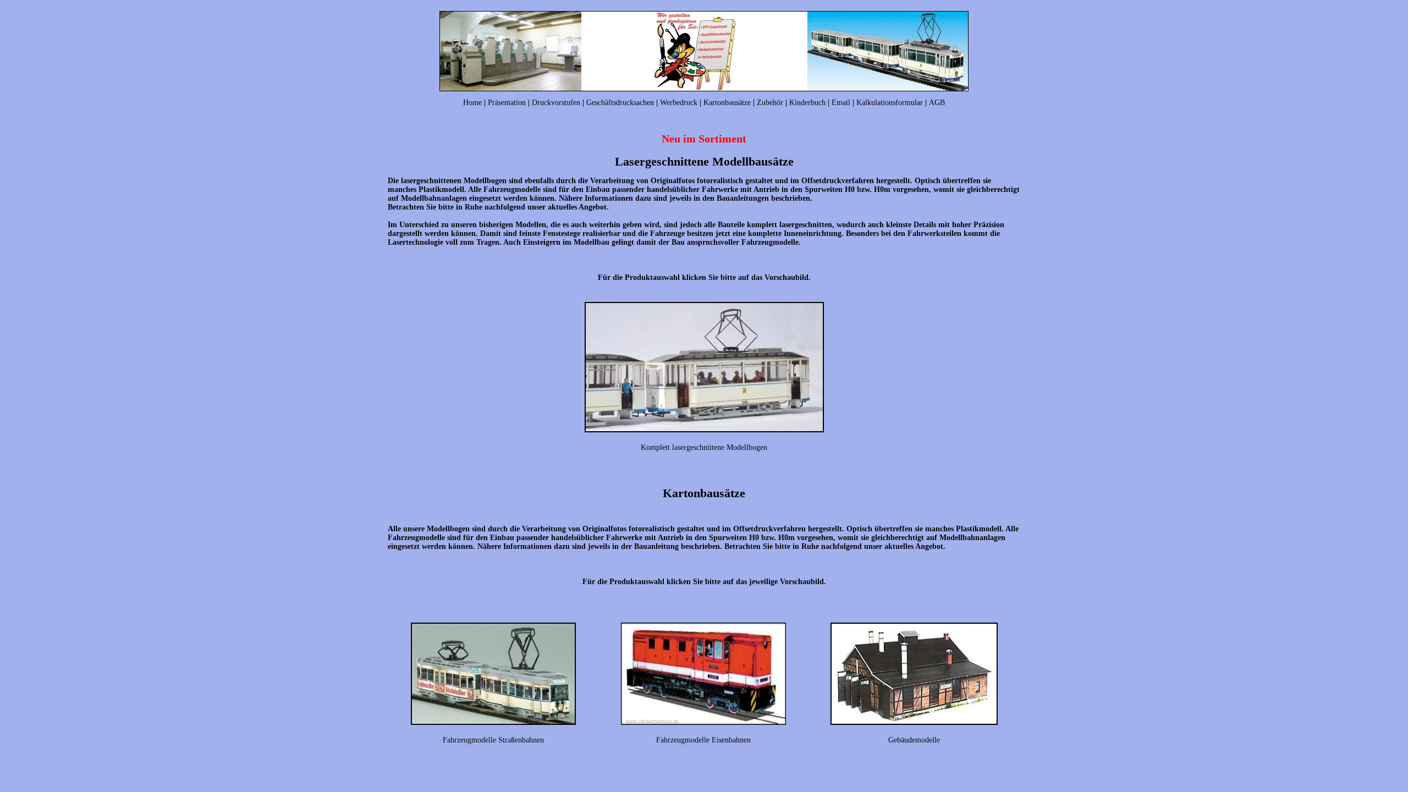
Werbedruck (678, 102)
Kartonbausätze (727, 102)
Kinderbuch (807, 102)
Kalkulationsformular (889, 102)
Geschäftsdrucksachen (620, 102)
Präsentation (507, 102)
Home (472, 102)
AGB (937, 102)
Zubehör (770, 102)
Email (841, 102)
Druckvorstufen (556, 102)
